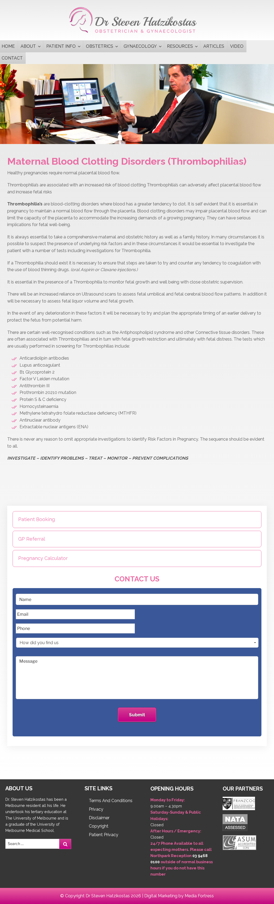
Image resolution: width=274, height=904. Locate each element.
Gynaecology (140, 46)
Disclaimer (99, 817)
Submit (137, 714)
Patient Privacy (103, 834)
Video (236, 46)
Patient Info (61, 46)
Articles (213, 46)
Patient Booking (36, 519)
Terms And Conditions (110, 800)
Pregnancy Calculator (43, 558)
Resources (180, 46)
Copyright (98, 826)
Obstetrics (99, 46)
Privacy (96, 809)
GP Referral (31, 539)
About (28, 46)
